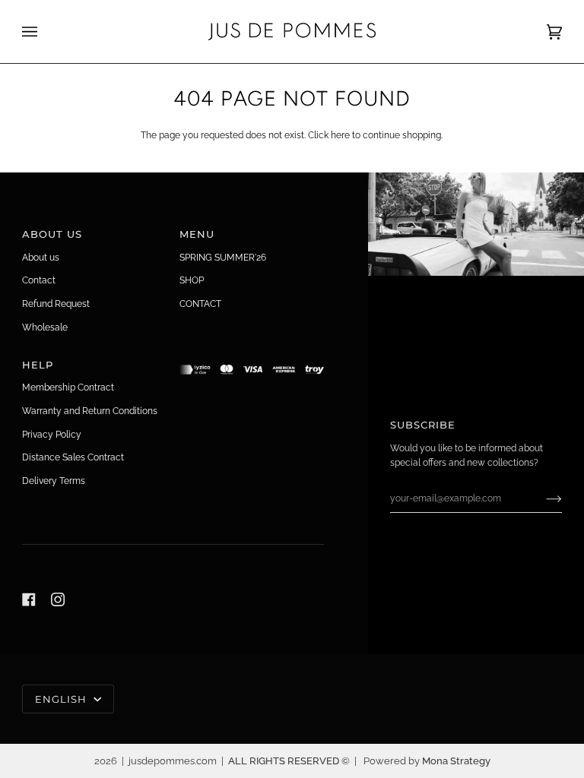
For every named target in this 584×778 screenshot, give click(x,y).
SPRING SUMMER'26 (222, 257)
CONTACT (200, 303)
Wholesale (45, 327)
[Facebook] (29, 599)
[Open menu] (45, 31)
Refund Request (56, 303)
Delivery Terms (53, 480)
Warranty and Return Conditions (89, 410)
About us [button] (52, 234)
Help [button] (37, 365)
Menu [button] (196, 234)
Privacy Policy (51, 434)
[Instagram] (58, 599)
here (340, 135)
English (62, 699)
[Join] (542, 498)
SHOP (191, 280)
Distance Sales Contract (73, 457)
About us (40, 257)
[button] (252, 361)
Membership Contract (68, 387)
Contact (39, 280)
